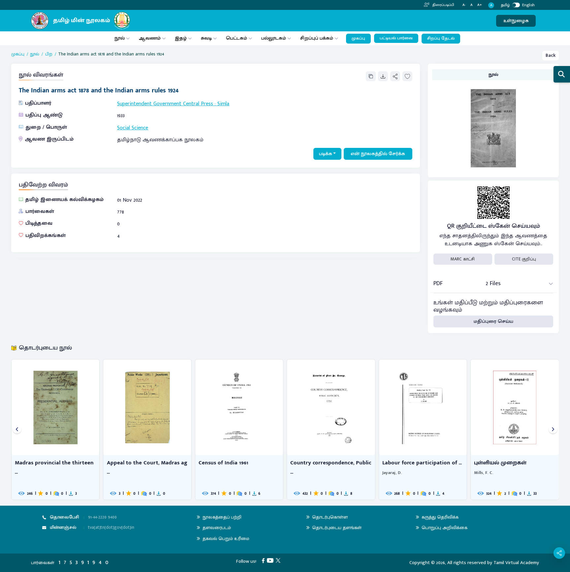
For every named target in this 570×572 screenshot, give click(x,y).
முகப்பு (358, 38)
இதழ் (181, 38)
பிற (48, 54)
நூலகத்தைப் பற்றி (222, 517)
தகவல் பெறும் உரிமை (226, 538)
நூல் (119, 38)
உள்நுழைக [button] (516, 21)
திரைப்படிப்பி (442, 5)
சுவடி (206, 38)
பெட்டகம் (236, 38)
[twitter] (279, 560)
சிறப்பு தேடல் (441, 38)
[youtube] (271, 560)
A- (464, 5)
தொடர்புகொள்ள (330, 517)
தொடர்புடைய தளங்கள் (337, 527)
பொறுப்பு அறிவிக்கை (444, 527)
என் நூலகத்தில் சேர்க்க (378, 154)
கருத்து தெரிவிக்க (440, 517)
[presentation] (17, 429)
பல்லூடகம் (273, 38)
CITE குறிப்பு (524, 259)
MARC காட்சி (463, 259)
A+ (479, 5)
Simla (223, 103)
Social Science (132, 127)
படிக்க (325, 154)
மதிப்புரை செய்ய (493, 321)
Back (550, 55)
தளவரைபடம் (217, 527)
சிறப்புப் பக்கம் (316, 38)
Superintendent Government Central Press (165, 103)
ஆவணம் (150, 38)
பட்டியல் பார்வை (396, 38)
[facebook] (264, 560)
